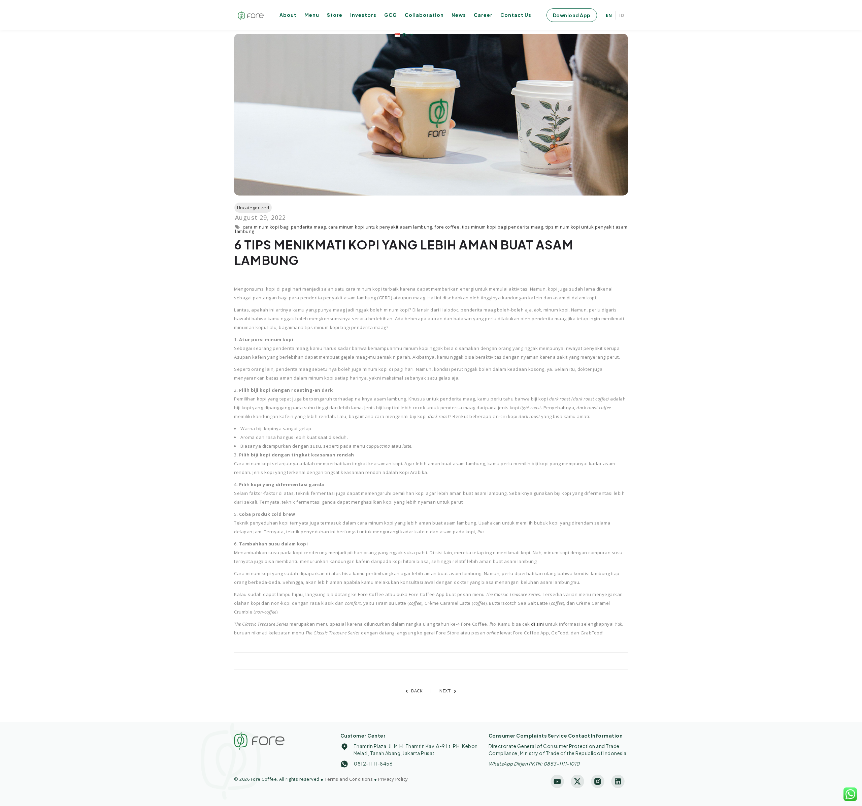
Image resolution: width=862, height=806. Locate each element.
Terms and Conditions (349, 779)
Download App (572, 15)
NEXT (445, 691)
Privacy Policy (393, 779)
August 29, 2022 (260, 217)
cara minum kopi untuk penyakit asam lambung (380, 227)
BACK (417, 691)
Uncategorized (253, 208)
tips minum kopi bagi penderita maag (502, 227)
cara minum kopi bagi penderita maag (284, 227)
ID (622, 15)
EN (609, 15)
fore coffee (447, 227)
